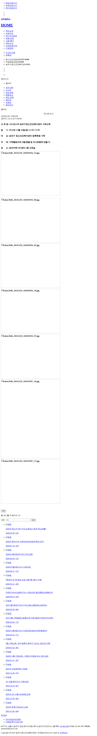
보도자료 (9, 93)
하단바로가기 (11, 8)
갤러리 (8, 100)
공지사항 (9, 88)
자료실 (8, 102)
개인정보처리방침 (13, 719)
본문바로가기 (11, 5)
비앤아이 (63, 733)
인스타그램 (10, 53)
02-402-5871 (65, 726)
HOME (7, 25)
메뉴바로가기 (11, 3)
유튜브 (8, 55)
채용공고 (9, 95)
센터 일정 (10, 98)
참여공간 (9, 105)
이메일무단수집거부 (14, 722)
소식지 (8, 90)
